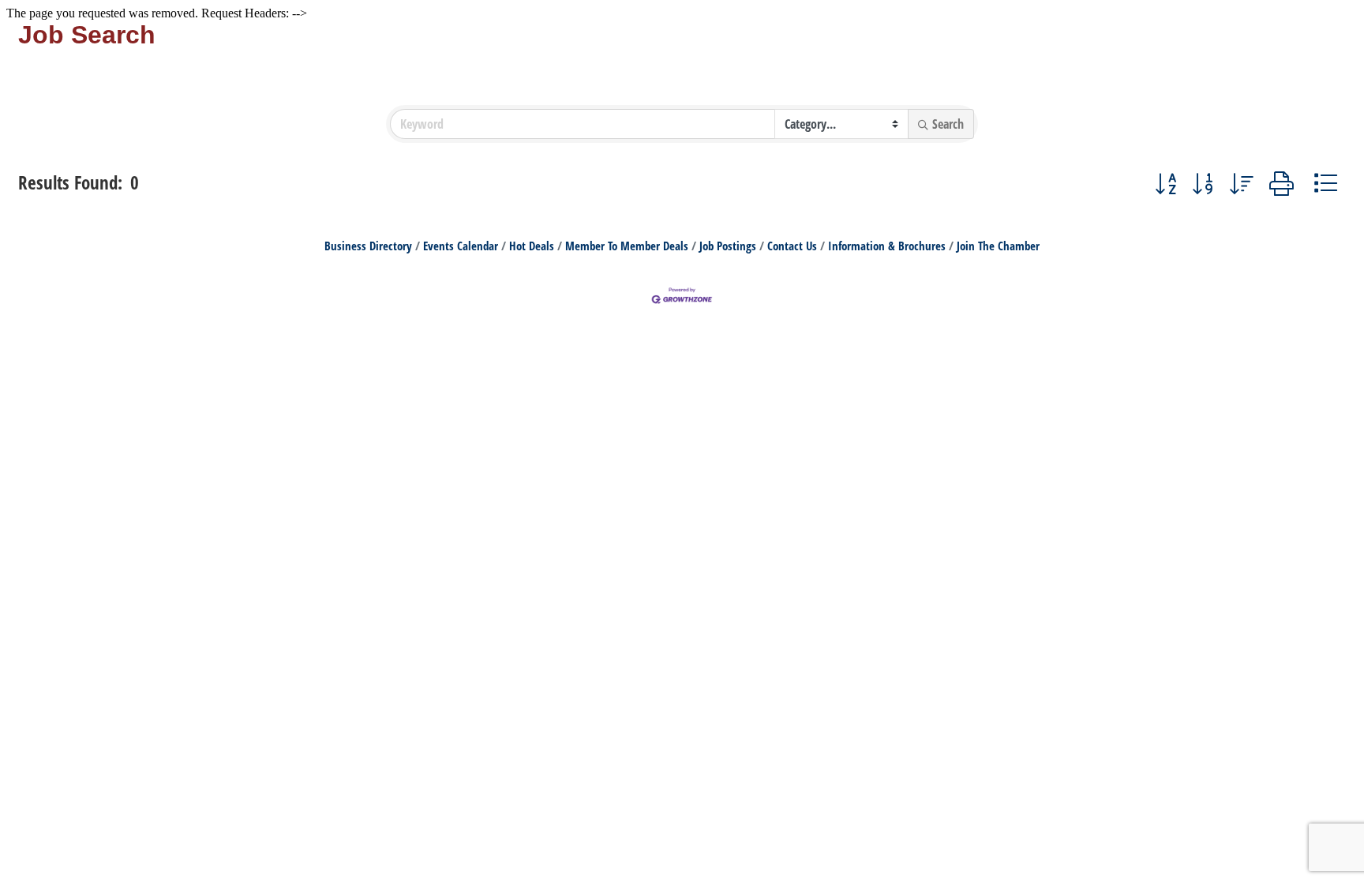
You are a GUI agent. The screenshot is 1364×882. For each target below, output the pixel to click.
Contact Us (792, 245)
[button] (1165, 183)
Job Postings (727, 245)
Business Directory (368, 245)
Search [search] (948, 124)
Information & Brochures (887, 245)
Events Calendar (460, 245)
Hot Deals (531, 245)
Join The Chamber (998, 245)
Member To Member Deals (626, 245)
